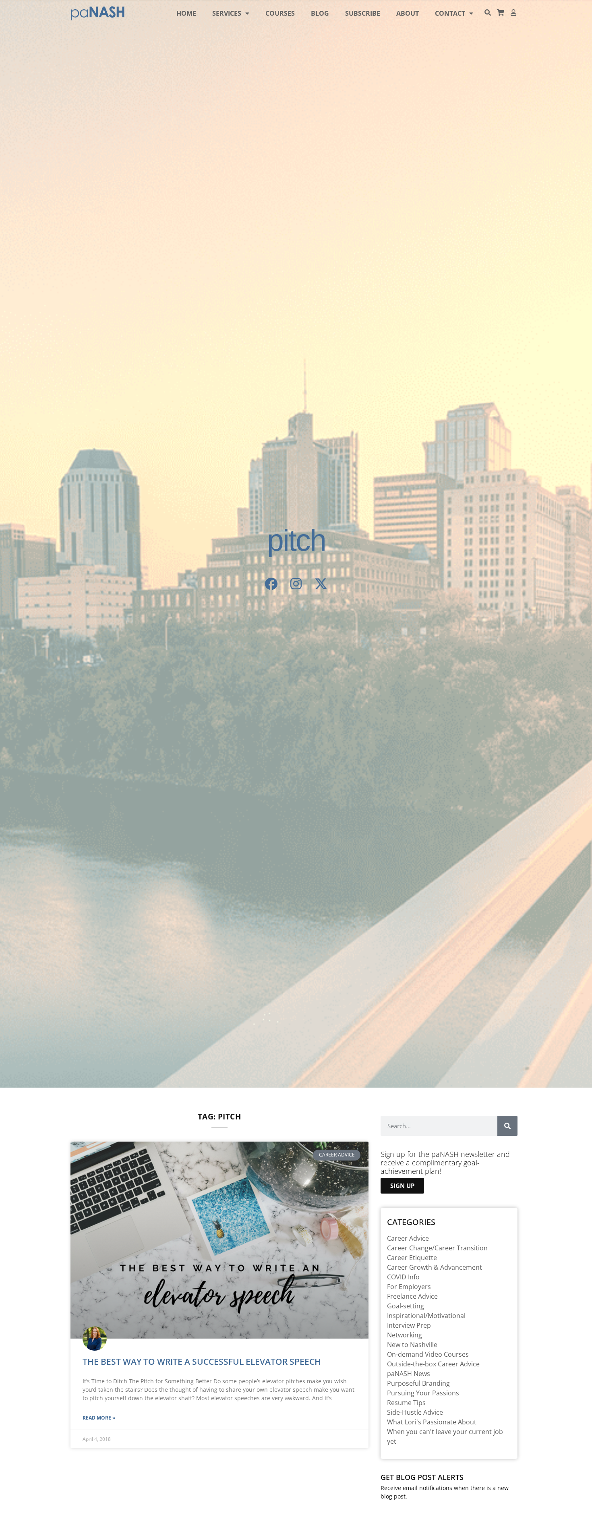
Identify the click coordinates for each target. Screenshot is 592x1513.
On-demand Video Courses (428, 1354)
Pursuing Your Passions (423, 1393)
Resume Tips (406, 1402)
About (407, 13)
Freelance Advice (412, 1296)
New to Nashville (412, 1344)
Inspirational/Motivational (426, 1315)
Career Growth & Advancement (434, 1267)
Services (226, 13)
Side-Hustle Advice (415, 1412)
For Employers (409, 1286)
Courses (280, 13)
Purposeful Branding (418, 1383)
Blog (320, 13)
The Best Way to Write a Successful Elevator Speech (202, 1361)
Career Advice (408, 1238)
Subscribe (362, 13)
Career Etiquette (412, 1257)
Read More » (99, 1417)
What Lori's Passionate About (431, 1422)
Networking (404, 1335)
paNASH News (408, 1373)
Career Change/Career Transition (437, 1248)
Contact (450, 13)
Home (186, 13)
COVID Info (403, 1277)
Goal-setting (405, 1306)
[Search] (507, 1126)
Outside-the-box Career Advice (433, 1364)
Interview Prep (409, 1325)
